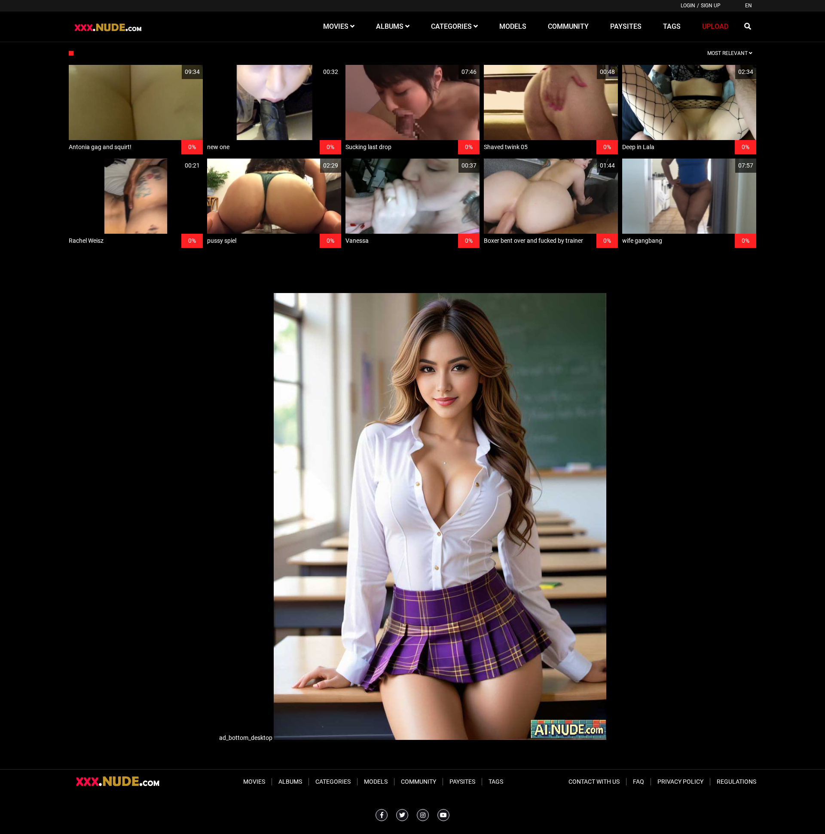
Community (418, 781)
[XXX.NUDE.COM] (112, 27)
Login (688, 6)
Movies (254, 781)
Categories (333, 781)
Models (376, 781)
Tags (496, 781)
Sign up (711, 6)
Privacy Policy (680, 781)
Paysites (462, 781)
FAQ (638, 781)
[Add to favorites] (176, 72)
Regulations (736, 781)
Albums (290, 781)
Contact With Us (594, 781)
